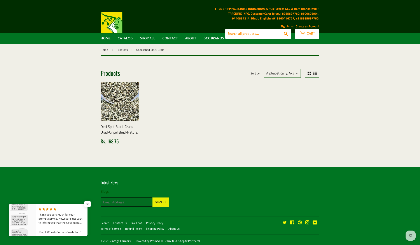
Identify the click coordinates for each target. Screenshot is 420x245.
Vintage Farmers (120, 241)
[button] (87, 204)
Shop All (147, 38)
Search (105, 223)
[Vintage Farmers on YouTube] (315, 223)
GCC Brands (213, 38)
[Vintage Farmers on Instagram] (307, 223)
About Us (174, 228)
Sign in (285, 26)
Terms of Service (111, 228)
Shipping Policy (155, 228)
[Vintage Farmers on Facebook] (292, 223)
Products (122, 50)
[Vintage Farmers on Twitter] (284, 223)
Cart (310, 34)
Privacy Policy (154, 223)
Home (105, 38)
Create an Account (307, 26)
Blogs (105, 191)
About (190, 38)
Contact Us (120, 223)
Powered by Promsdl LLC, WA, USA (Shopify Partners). (167, 241)
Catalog (125, 38)
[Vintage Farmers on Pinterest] (300, 223)
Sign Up (160, 202)
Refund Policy (133, 228)
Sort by (255, 73)
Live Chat (136, 223)
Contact (170, 38)
